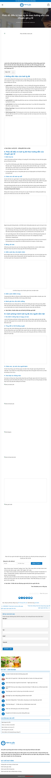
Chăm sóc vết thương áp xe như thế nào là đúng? (17, 708)
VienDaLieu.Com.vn (29, 776)
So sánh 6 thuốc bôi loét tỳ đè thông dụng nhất (17, 674)
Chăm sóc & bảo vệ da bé (7, 724)
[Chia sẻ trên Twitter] (24, 598)
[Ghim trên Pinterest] (29, 598)
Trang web (5, 642)
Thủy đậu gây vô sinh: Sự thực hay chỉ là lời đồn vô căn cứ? (20, 691)
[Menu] (2, 5)
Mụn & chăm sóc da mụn (7, 727)
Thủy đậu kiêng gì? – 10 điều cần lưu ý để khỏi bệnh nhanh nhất (21, 704)
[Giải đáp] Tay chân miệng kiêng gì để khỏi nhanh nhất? (19, 695)
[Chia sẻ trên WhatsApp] (19, 598)
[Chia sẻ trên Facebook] (22, 598)
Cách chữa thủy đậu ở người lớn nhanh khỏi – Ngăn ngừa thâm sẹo (21, 682)
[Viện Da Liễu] (25, 5)
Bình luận (5, 618)
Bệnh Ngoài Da (5, 722)
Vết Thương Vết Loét (25, 13)
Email (4, 636)
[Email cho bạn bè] (27, 598)
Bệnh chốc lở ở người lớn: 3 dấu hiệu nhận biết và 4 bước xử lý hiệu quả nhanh (24, 678)
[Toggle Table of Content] (12, 72)
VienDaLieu (32, 22)
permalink (37, 602)
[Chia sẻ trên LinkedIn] (31, 598)
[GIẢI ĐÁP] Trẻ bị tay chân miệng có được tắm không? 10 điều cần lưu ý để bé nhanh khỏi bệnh (27, 687)
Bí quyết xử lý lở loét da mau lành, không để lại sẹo (17, 713)
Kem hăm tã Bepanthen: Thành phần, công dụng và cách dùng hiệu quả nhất (24, 700)
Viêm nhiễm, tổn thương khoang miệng (10, 732)
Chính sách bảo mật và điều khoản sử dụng (11, 771)
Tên (4, 630)
